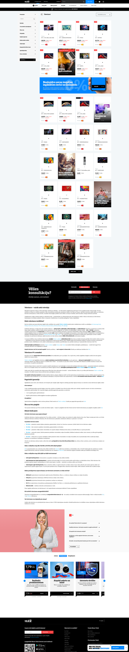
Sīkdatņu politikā (70, 645)
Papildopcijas (93, 647)
